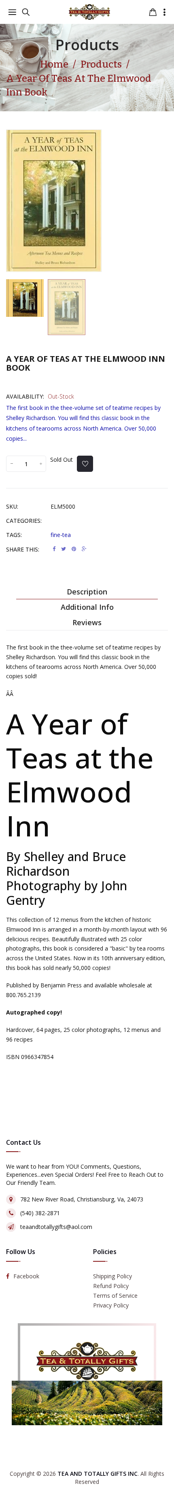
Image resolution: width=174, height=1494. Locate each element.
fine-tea (61, 535)
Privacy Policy (111, 1305)
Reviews (87, 622)
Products (87, 45)
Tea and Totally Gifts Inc (97, 1473)
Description (87, 591)
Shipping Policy (112, 1276)
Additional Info (87, 607)
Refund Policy (111, 1286)
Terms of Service (115, 1295)
